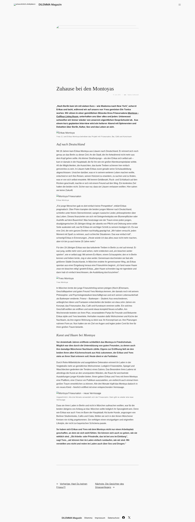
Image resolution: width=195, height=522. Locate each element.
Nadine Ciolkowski (133, 94)
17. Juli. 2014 (116, 94)
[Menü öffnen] (179, 4)
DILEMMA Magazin (50, 4)
